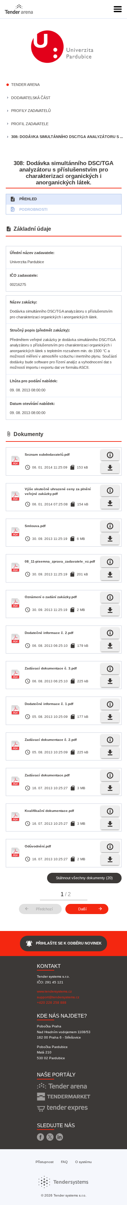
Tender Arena (25, 85)
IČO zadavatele (23, 275)
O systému (83, 1162)
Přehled (23, 199)
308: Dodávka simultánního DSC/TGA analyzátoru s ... (67, 137)
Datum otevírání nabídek (32, 404)
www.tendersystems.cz (54, 991)
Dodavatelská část (30, 98)
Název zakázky (23, 302)
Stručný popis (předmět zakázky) (39, 330)
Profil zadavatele (29, 124)
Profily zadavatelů (31, 111)
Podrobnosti (28, 209)
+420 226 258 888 (51, 1002)
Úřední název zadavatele (31, 253)
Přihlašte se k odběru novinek (63, 943)
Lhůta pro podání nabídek (33, 381)
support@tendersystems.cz (58, 997)
